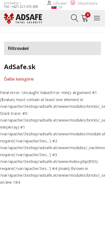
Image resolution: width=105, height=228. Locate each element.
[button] (57, 7)
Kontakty (11, 3)
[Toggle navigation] (99, 18)
